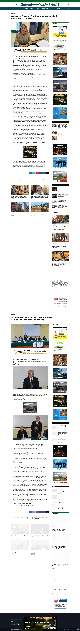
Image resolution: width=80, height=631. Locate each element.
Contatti (67, 629)
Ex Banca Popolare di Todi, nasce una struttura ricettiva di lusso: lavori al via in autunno (20, 213)
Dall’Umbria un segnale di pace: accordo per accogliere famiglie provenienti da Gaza (59, 246)
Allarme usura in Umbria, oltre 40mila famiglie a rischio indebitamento (40, 536)
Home (21, 8)
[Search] (68, 8)
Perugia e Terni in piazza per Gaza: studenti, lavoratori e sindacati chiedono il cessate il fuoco (59, 228)
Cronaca (31, 8)
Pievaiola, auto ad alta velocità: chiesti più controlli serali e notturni (63, 132)
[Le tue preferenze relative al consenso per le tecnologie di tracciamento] (78, 629)
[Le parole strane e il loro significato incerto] (54, 201)
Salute (58, 8)
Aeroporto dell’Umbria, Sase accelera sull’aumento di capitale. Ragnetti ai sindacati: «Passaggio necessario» (63, 126)
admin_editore (13, 20)
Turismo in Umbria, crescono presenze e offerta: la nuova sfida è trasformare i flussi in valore (19, 197)
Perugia (13, 314)
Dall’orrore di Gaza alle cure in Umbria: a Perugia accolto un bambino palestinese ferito (60, 264)
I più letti (60, 121)
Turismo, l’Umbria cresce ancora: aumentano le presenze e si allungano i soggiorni (40, 213)
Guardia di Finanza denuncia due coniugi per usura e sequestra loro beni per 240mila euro (19, 552)
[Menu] (11, 8)
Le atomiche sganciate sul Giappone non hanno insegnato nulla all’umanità (63, 206)
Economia (43, 8)
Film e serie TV (55, 277)
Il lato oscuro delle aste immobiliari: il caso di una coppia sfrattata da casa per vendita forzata (63, 189)
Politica (37, 8)
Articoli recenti (55, 121)
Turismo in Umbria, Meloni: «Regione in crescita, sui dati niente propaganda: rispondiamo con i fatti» (40, 197)
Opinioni (53, 8)
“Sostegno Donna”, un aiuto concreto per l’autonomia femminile (19, 536)
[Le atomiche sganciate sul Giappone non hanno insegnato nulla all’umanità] (54, 206)
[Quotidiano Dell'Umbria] (40, 4)
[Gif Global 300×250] (60, 31)
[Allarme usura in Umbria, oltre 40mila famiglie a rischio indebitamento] (40, 529)
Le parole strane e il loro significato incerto (62, 201)
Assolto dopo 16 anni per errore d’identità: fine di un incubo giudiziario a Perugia (63, 195)
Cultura (48, 8)
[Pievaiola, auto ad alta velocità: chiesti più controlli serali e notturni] (54, 132)
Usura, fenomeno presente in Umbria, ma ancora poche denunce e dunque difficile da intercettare (39, 552)
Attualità (26, 8)
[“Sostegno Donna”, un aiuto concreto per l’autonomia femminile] (20, 529)
